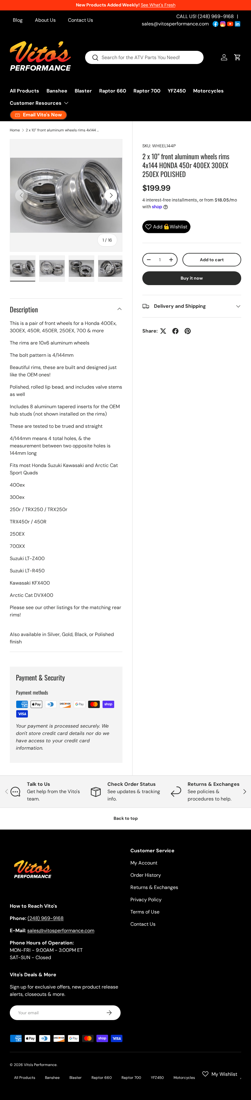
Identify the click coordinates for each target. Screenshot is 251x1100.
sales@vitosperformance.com (175, 24)
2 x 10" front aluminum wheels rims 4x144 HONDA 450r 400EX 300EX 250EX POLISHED (62, 130)
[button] (237, 57)
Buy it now (192, 278)
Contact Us (80, 20)
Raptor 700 (146, 91)
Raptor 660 (112, 91)
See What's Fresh (158, 5)
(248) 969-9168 (46, 918)
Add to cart (212, 259)
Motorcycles (208, 91)
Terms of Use (144, 912)
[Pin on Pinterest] (188, 331)
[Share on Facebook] (175, 331)
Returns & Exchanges (154, 887)
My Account (143, 863)
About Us (45, 20)
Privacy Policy (146, 899)
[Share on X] (163, 331)
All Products (24, 91)
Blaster (83, 91)
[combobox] (144, 57)
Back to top (126, 818)
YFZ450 (177, 91)
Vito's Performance (40, 1064)
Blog (18, 20)
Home (15, 130)
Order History (145, 875)
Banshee (57, 91)
